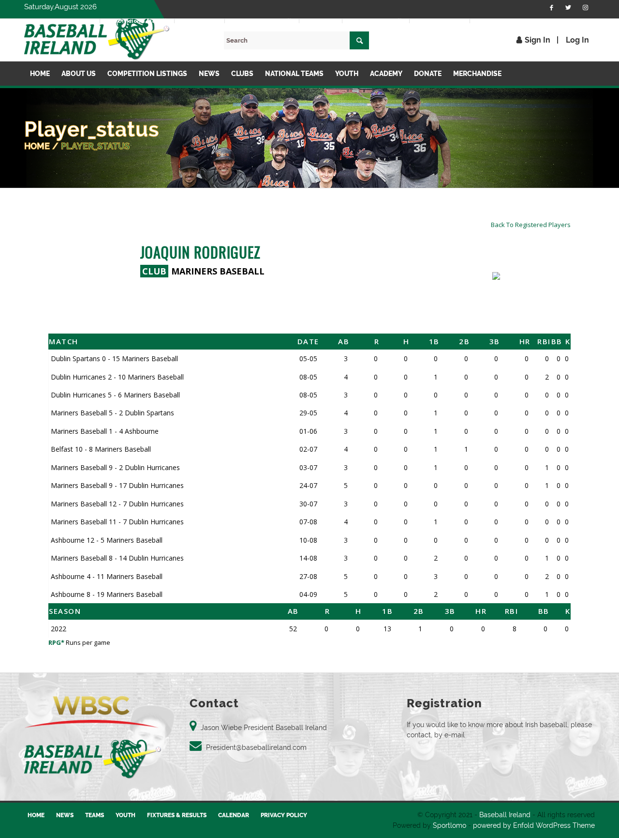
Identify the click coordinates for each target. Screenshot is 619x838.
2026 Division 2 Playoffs (262, 20)
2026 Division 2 (199, 20)
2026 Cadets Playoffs (375, 20)
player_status (95, 146)
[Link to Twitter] (568, 7)
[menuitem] (75, 20)
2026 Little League (439, 20)
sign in (537, 40)
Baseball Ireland (505, 815)
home (37, 146)
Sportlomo (449, 825)
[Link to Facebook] (551, 7)
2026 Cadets (320, 20)
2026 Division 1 (75, 20)
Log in (577, 40)
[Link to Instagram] (585, 7)
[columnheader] (154, 341)
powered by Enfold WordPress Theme (534, 825)
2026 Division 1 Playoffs (137, 20)
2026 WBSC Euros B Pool (507, 20)
